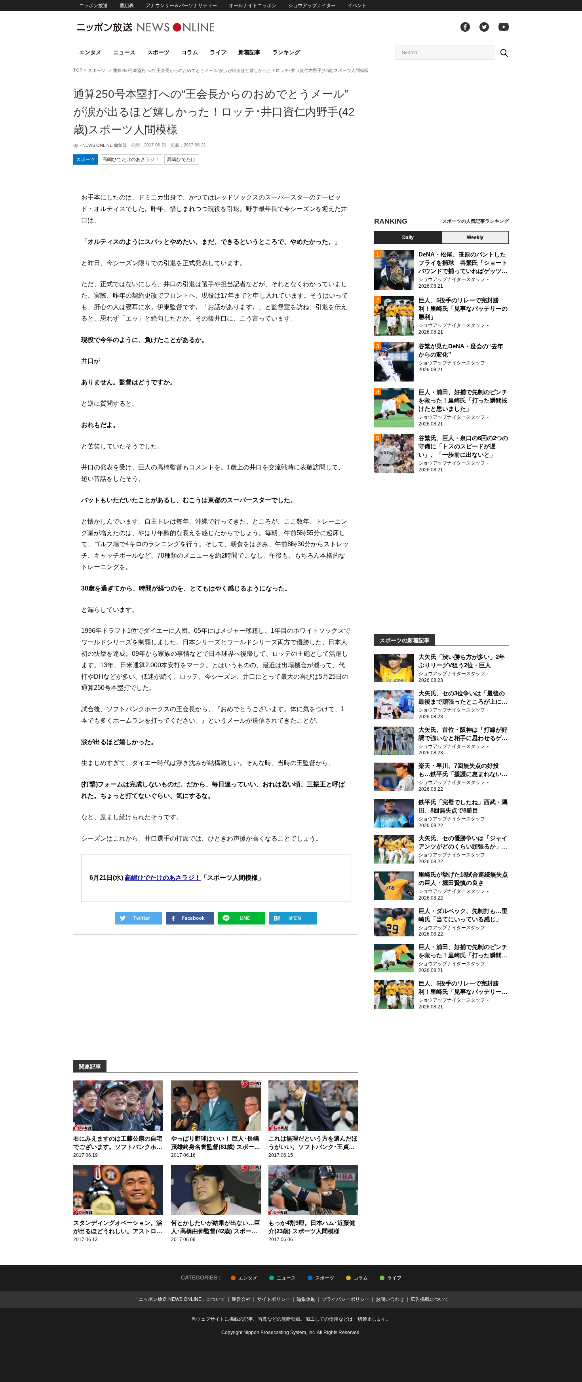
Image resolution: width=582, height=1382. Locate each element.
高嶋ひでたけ (181, 159)
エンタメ (90, 52)
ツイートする (138, 918)
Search (504, 52)
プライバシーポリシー (345, 1299)
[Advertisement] (441, 140)
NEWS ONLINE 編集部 (104, 145)
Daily (408, 237)
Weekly (475, 237)
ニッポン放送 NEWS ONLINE (160, 27)
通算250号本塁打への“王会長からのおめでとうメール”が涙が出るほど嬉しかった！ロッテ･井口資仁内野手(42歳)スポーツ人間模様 (214, 112)
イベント (357, 5)
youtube (503, 27)
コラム (189, 52)
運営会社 (241, 1299)
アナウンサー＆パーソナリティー (181, 5)
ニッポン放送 (93, 5)
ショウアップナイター (312, 5)
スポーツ (158, 52)
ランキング (286, 52)
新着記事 (249, 52)
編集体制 (306, 1299)
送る (241, 918)
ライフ (218, 52)
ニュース (124, 52)
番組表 (127, 5)
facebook (465, 27)
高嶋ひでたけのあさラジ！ (131, 159)
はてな (293, 918)
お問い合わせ (390, 1299)
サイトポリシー (273, 1299)
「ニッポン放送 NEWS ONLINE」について (179, 1299)
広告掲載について (430, 1299)
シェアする (190, 918)
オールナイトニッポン (252, 5)
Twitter (484, 27)
